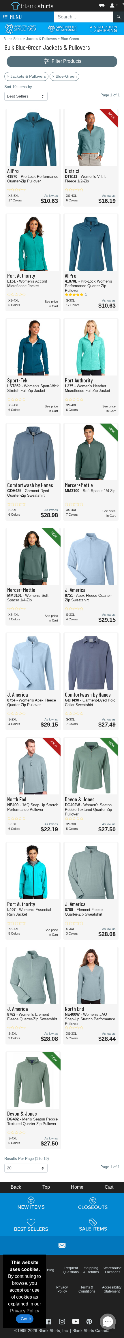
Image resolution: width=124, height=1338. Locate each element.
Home (77, 1187)
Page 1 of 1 (110, 1167)
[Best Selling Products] (31, 1225)
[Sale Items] (93, 1225)
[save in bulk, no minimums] (61, 28)
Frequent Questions (71, 1270)
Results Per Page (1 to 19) (26, 1158)
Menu (15, 16)
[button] (84, 4)
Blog (50, 1270)
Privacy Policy (24, 1310)
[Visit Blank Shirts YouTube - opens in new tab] (76, 1321)
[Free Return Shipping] (103, 28)
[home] (32, 5)
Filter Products (65, 61)
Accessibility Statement (111, 1289)
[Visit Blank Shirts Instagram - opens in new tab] (62, 1321)
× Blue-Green (64, 76)
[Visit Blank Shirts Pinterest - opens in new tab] (89, 1321)
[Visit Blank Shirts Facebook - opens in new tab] (49, 1321)
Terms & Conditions (86, 1289)
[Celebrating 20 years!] (20, 28)
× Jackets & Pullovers (26, 76)
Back (16, 1187)
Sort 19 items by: (18, 87)
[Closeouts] (93, 1203)
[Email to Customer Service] (62, 1244)
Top (46, 1187)
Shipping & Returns (91, 1270)
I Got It (24, 1318)
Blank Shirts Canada (91, 1330)
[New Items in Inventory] (31, 1203)
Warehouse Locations (113, 1270)
